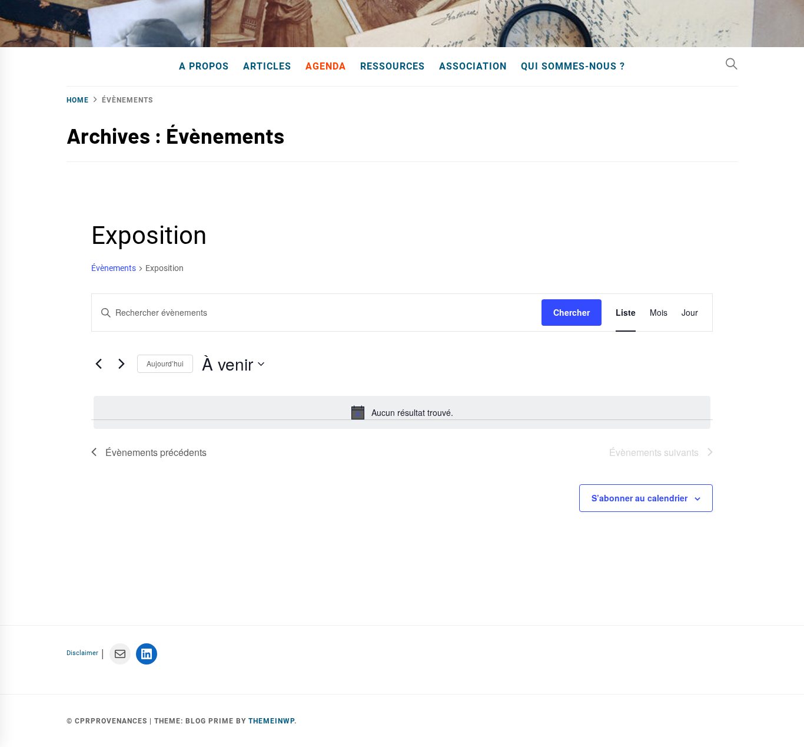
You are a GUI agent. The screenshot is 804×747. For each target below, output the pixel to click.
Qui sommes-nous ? (573, 66)
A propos (204, 66)
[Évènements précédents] (98, 364)
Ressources (392, 66)
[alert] (402, 412)
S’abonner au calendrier (639, 498)
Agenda (325, 66)
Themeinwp (271, 721)
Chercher (571, 312)
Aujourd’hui (165, 363)
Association (473, 66)
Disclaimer (82, 653)
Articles (267, 66)
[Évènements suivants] (121, 364)
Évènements (113, 268)
